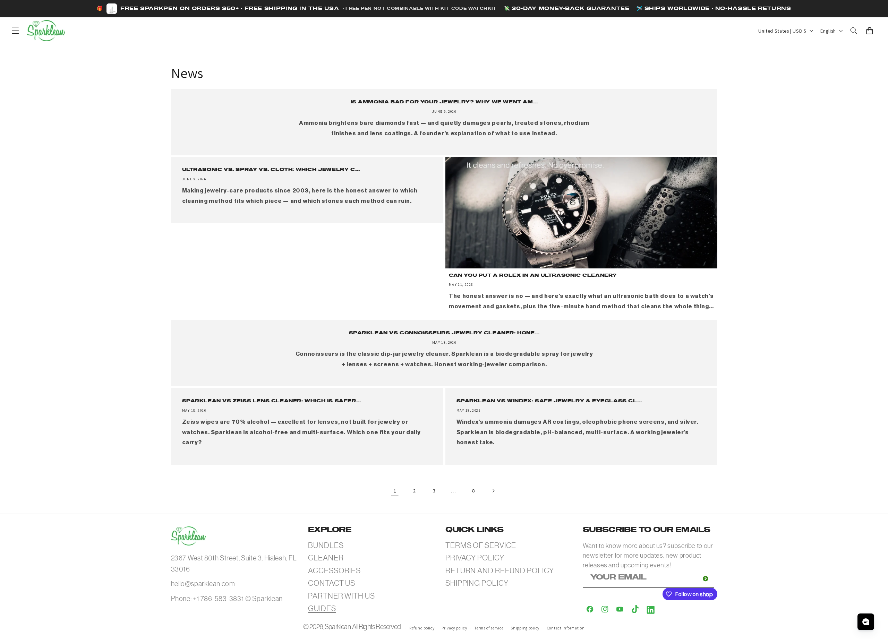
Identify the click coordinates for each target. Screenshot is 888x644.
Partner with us (341, 596)
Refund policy (422, 627)
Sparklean (338, 627)
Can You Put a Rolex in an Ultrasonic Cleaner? (533, 275)
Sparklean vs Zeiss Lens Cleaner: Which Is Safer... (271, 401)
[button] (15, 30)
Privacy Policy (474, 557)
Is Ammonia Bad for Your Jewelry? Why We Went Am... (444, 102)
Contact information (566, 627)
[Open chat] (865, 621)
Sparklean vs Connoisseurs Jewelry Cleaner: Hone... (444, 333)
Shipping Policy (477, 583)
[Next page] (493, 491)
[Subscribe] (706, 578)
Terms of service (489, 627)
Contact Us (331, 583)
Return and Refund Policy (499, 570)
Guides (322, 608)
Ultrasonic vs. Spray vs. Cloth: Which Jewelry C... (271, 170)
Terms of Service (480, 545)
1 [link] (394, 491)
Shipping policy (525, 627)
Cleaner (325, 557)
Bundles (325, 545)
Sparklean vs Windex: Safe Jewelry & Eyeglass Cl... (549, 401)
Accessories (334, 570)
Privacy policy (454, 627)
